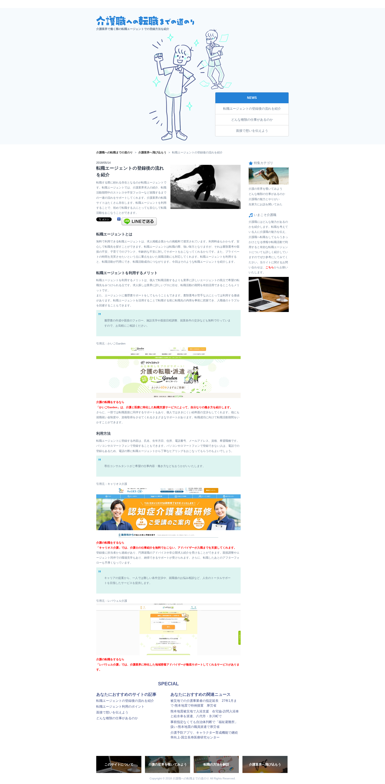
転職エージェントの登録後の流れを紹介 (252, 108)
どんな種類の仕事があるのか (252, 119)
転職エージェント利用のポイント (120, 706)
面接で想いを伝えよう (252, 130)
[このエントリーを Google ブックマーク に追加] (119, 219)
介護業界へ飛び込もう (265, 764)
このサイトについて (118, 764)
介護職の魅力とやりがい (264, 199)
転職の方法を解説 (216, 764)
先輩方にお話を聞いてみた (265, 204)
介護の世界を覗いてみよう (265, 188)
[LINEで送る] (139, 219)
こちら (269, 267)
